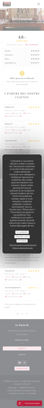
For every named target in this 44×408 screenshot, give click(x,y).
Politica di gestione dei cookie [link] (22, 248)
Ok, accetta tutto (22, 232)
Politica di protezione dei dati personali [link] (23, 245)
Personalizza (22, 241)
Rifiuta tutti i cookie (22, 237)
